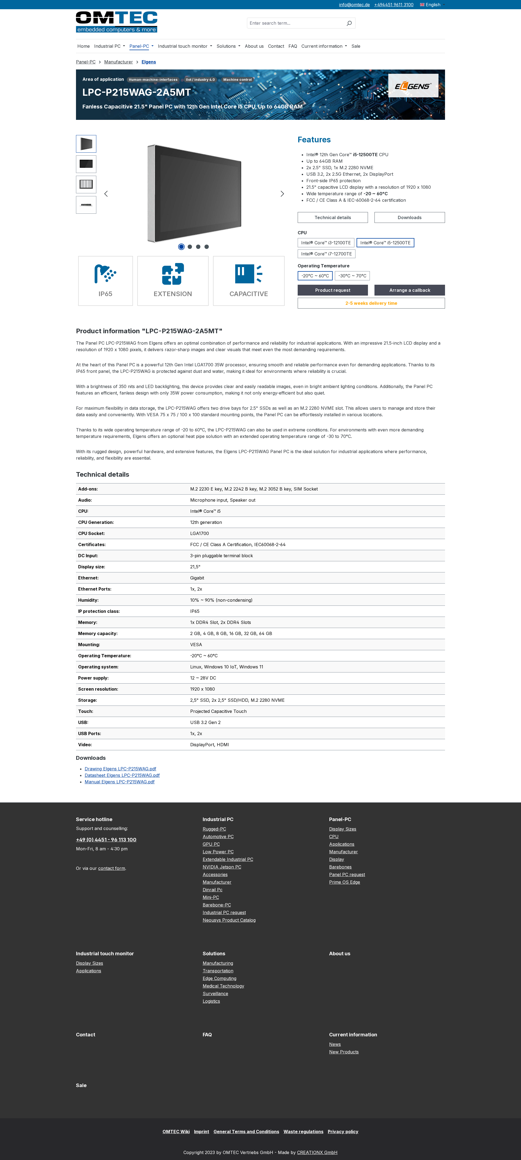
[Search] (349, 23)
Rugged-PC (214, 829)
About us (339, 953)
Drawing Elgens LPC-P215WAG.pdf (120, 768)
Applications (341, 844)
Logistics (211, 1001)
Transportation (218, 970)
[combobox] (295, 23)
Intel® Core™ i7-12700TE (326, 254)
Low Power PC (218, 851)
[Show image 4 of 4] (207, 247)
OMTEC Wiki (176, 1131)
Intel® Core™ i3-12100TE (326, 242)
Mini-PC (211, 897)
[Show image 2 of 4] (190, 247)
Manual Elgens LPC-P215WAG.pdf (120, 781)
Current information (353, 1034)
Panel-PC (340, 819)
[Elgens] (413, 85)
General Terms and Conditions (246, 1131)
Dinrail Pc (213, 889)
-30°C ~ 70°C (352, 275)
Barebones (340, 867)
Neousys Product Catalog (229, 920)
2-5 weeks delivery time (371, 303)
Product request (332, 290)
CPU (334, 836)
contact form (111, 868)
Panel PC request (347, 874)
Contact (85, 1034)
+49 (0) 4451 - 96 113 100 (106, 839)
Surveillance (215, 993)
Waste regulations (303, 1131)
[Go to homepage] (116, 22)
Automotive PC (218, 836)
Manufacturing (218, 963)
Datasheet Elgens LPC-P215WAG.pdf (122, 775)
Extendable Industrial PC (228, 859)
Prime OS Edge (344, 882)
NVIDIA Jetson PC (222, 867)
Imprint (201, 1131)
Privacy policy (343, 1131)
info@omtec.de (354, 4)
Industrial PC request (224, 912)
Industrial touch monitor (105, 953)
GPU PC (211, 844)
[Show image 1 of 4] (181, 247)
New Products (344, 1052)
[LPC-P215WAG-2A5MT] (194, 193)
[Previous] (106, 193)
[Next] (282, 193)
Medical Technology (223, 986)
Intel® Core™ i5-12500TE (385, 242)
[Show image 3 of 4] (198, 247)
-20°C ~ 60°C (315, 275)
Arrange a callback (409, 290)
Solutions (214, 953)
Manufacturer (217, 882)
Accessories (215, 874)
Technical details (332, 217)
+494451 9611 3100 (394, 4)
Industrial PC (218, 819)
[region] (181, 193)
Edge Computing (219, 978)
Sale (81, 1085)
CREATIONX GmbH (317, 1152)
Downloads (410, 217)
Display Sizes (342, 829)
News (335, 1044)
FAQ (207, 1034)
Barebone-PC (217, 905)
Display (336, 859)
